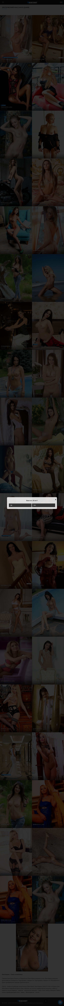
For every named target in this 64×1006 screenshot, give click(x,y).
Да (11, 505)
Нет (35, 505)
